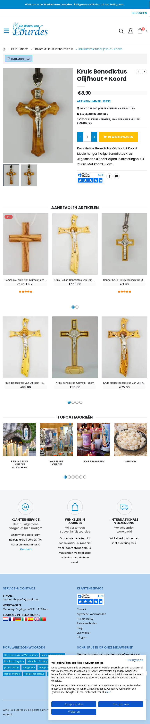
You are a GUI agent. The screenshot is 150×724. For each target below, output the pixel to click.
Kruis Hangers (19, 49)
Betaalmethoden (87, 623)
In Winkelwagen (120, 137)
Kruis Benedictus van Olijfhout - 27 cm (25, 382)
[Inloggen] (130, 30)
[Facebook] (109, 176)
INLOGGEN (139, 13)
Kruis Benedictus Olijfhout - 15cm (75, 382)
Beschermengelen (14, 661)
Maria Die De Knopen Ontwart (44, 661)
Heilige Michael (12, 673)
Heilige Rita (29, 667)
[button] (121, 31)
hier (108, 692)
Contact (26, 549)
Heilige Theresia (47, 667)
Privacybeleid (135, 660)
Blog (79, 628)
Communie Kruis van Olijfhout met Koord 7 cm (25, 279)
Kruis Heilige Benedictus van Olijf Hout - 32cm (75, 279)
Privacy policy (85, 618)
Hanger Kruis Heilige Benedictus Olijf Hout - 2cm (124, 279)
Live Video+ (84, 632)
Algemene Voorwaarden (91, 614)
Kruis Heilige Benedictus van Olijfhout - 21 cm (124, 382)
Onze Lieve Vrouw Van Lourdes (21, 654)
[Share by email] (116, 176)
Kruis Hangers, (101, 119)
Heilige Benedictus (34, 673)
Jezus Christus (11, 667)
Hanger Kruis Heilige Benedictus (53, 49)
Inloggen (82, 637)
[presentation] (9, 115)
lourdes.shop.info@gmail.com (20, 599)
